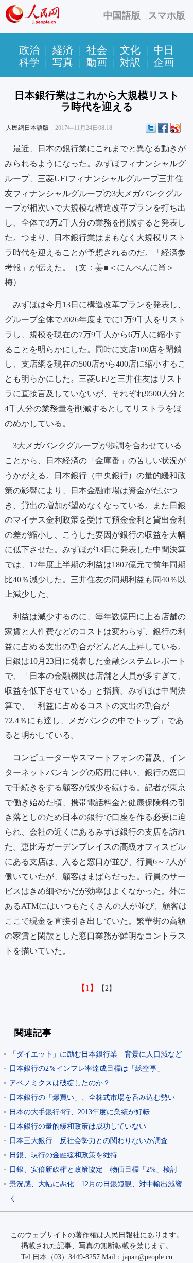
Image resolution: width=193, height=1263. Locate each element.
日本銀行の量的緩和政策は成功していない (77, 1126)
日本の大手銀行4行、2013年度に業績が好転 (79, 1112)
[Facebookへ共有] (163, 128)
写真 (62, 62)
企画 (163, 62)
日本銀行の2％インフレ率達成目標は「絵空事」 (86, 1068)
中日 (163, 50)
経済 (62, 50)
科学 (29, 62)
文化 (130, 50)
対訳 (130, 62)
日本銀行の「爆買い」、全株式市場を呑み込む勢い (92, 1097)
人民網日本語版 (27, 127)
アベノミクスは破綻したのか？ (59, 1083)
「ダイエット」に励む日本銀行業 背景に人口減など (95, 1054)
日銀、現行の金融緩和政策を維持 (63, 1155)
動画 (96, 62)
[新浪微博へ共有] (175, 128)
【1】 (87, 987)
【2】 (107, 988)
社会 (96, 50)
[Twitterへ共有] (151, 128)
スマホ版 (166, 15)
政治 (29, 50)
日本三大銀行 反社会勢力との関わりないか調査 (88, 1141)
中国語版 (122, 15)
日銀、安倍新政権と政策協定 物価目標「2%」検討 (93, 1169)
